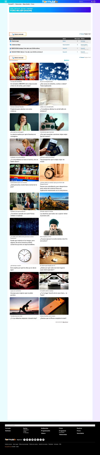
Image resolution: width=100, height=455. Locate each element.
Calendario (26, 430)
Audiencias (44, 428)
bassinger (83, 41)
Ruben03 (65, 48)
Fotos (61, 428)
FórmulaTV (11, 4)
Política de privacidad (23, 444)
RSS (60, 444)
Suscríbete (80, 433)
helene (64, 41)
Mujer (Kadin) (26, 4)
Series (25, 428)
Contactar (56, 444)
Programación (45, 431)
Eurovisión (61, 432)
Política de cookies (33, 444)
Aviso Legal (15, 444)
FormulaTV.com (8, 446)
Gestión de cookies (43, 444)
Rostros (79, 428)
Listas (24, 431)
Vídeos (43, 433)
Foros (32, 4)
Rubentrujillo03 (66, 44)
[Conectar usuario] (94, 1)
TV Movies (26, 433)
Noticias (8, 431)
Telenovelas (18, 4)
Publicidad (50, 444)
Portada (8, 428)
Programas (62, 431)
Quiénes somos (8, 444)
